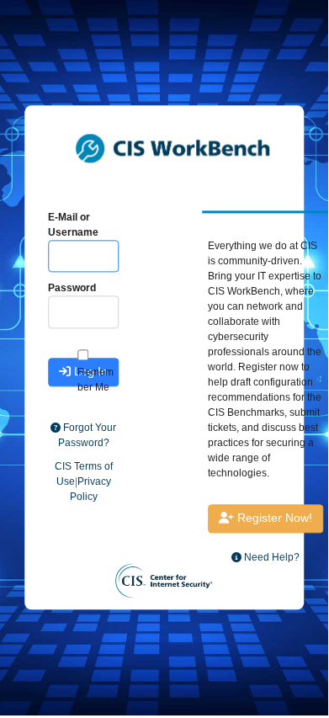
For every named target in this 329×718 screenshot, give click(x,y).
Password (72, 288)
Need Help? (270, 557)
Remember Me (95, 379)
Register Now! (273, 517)
